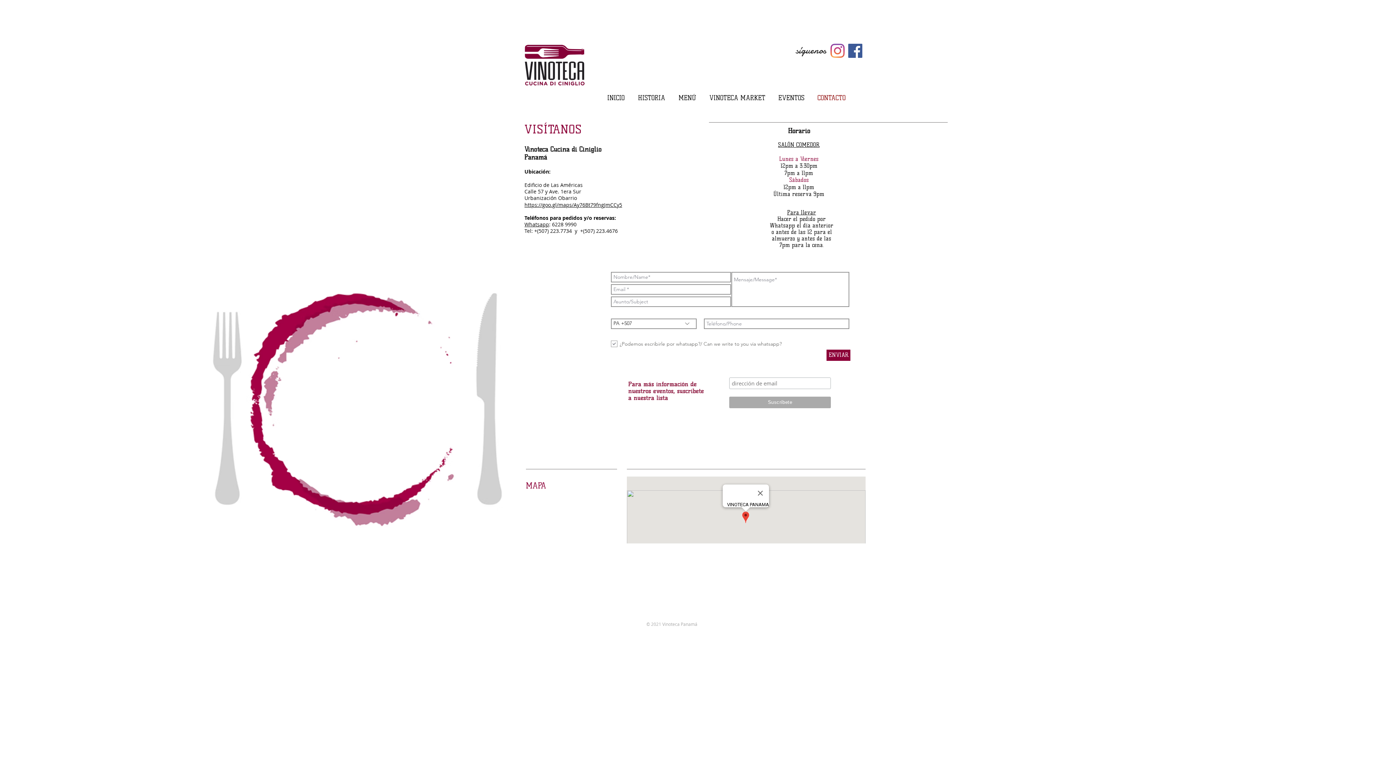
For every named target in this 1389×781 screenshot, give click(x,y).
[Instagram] (838, 51)
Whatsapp (536, 224)
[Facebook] (855, 51)
